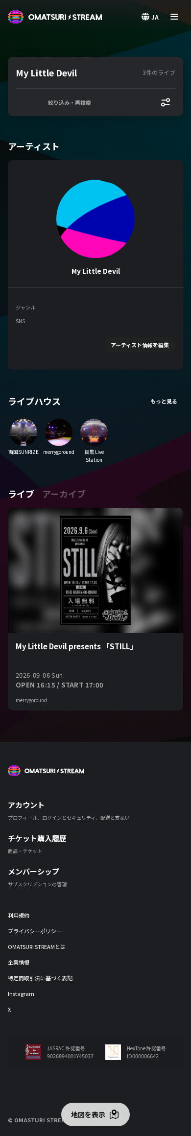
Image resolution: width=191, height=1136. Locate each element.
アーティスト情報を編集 (140, 345)
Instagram (21, 993)
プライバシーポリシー (35, 931)
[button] (77, 72)
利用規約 (18, 915)
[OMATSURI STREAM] (55, 17)
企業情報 (18, 962)
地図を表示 (88, 1114)
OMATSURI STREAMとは (37, 946)
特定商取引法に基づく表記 (40, 978)
